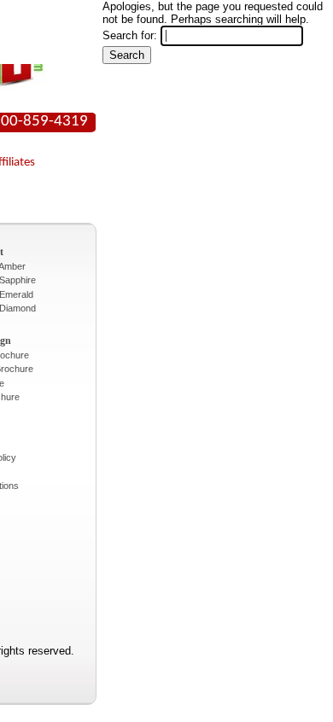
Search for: (129, 35)
